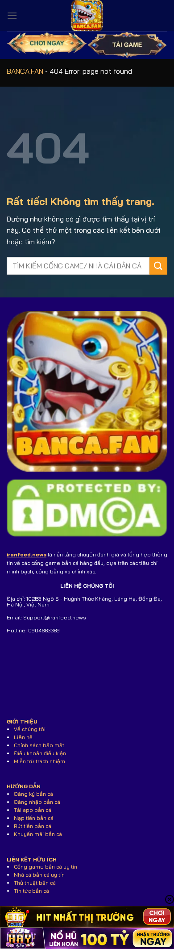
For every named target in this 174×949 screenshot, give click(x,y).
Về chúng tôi (30, 729)
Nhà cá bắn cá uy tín (39, 874)
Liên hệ (23, 737)
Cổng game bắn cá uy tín (45, 866)
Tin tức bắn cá (31, 890)
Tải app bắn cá (32, 810)
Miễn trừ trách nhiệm (39, 761)
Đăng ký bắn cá (33, 793)
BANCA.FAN (25, 71)
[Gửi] (158, 266)
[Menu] (12, 15)
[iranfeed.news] (87, 15)
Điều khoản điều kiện (40, 753)
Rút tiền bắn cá (32, 826)
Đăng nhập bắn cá (37, 801)
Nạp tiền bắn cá (34, 818)
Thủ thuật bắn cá (35, 882)
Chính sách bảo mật (39, 745)
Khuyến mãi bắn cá (38, 834)
